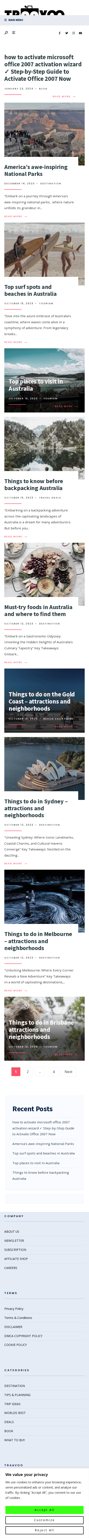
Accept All (45, 1510)
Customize (44, 1520)
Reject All (44, 1530)
